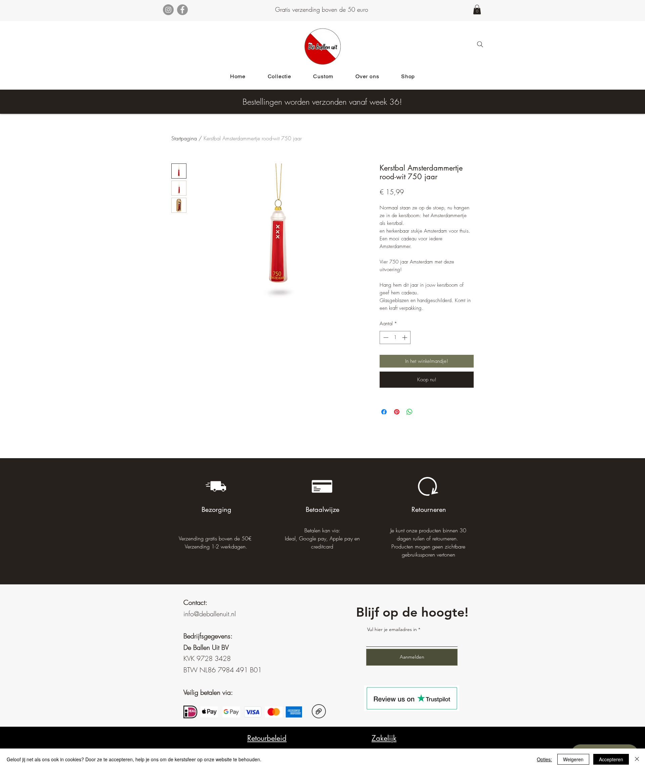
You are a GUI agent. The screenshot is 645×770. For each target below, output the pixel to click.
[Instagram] (168, 9)
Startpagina (184, 138)
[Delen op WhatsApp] (409, 412)
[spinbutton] (395, 337)
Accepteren (611, 759)
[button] (477, 9)
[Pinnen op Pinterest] (397, 412)
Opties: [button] (544, 759)
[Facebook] (182, 9)
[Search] (480, 44)
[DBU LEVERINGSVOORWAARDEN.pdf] (319, 712)
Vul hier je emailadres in (392, 629)
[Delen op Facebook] (384, 412)
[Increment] (405, 337)
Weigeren (573, 759)
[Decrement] (385, 337)
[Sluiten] (637, 759)
